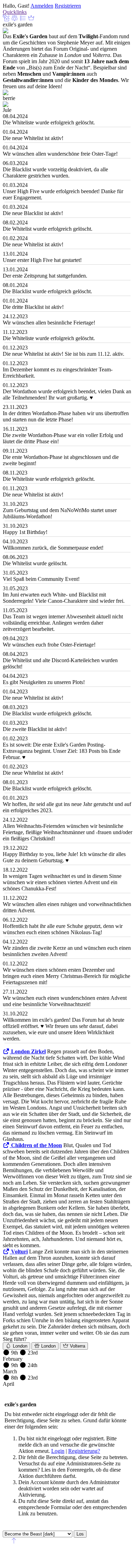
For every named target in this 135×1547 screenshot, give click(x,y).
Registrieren (68, 6)
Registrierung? (84, 1451)
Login (57, 1451)
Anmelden (41, 6)
